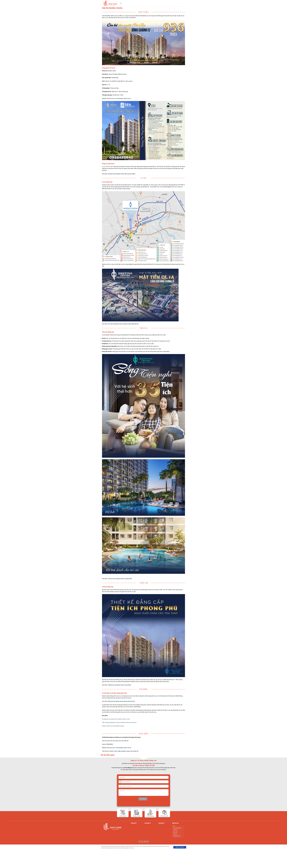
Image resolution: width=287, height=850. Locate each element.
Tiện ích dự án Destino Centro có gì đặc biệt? (120, 578)
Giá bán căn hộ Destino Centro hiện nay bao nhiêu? (121, 174)
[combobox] (120, 781)
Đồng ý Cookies (180, 847)
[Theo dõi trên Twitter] (145, 842)
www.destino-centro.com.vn (123, 98)
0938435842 (109, 744)
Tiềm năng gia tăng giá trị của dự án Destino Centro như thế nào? (119, 722)
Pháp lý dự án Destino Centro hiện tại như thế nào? (121, 701)
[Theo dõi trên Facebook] (139, 842)
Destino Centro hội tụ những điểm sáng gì (113, 726)
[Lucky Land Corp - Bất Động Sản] (110, 3)
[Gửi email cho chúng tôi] (147, 842)
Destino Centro (112, 70)
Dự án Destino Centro (107, 166)
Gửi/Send (143, 799)
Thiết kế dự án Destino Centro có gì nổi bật (119, 685)
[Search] (120, 3)
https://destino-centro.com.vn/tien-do (128, 751)
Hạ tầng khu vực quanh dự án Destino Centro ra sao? (116, 719)
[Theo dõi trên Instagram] (142, 842)
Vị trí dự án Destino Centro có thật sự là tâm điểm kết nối (123, 324)
